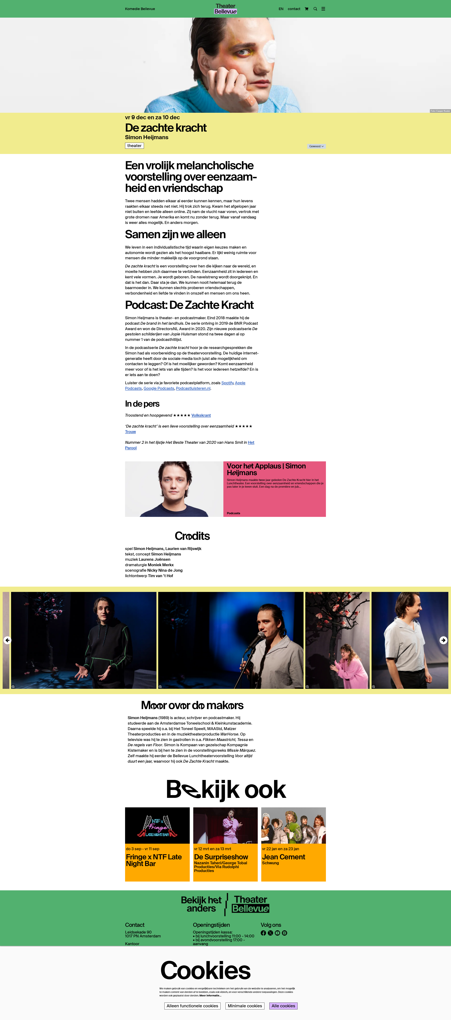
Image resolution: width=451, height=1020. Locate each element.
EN (281, 9)
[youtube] (277, 933)
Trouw (130, 431)
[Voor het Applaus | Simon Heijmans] (174, 489)
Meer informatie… (210, 995)
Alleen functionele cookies (192, 1006)
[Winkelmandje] (307, 8)
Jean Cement (283, 856)
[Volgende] (443, 640)
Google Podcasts (159, 388)
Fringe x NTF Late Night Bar (154, 860)
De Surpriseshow (221, 856)
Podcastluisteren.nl (193, 388)
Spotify (227, 382)
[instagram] (284, 933)
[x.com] (270, 933)
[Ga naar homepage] (225, 9)
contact (294, 9)
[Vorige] (7, 640)
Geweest (315, 146)
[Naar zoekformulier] (315, 8)
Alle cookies (283, 1006)
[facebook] (263, 933)
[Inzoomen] (13, 687)
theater (134, 145)
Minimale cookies (245, 1006)
